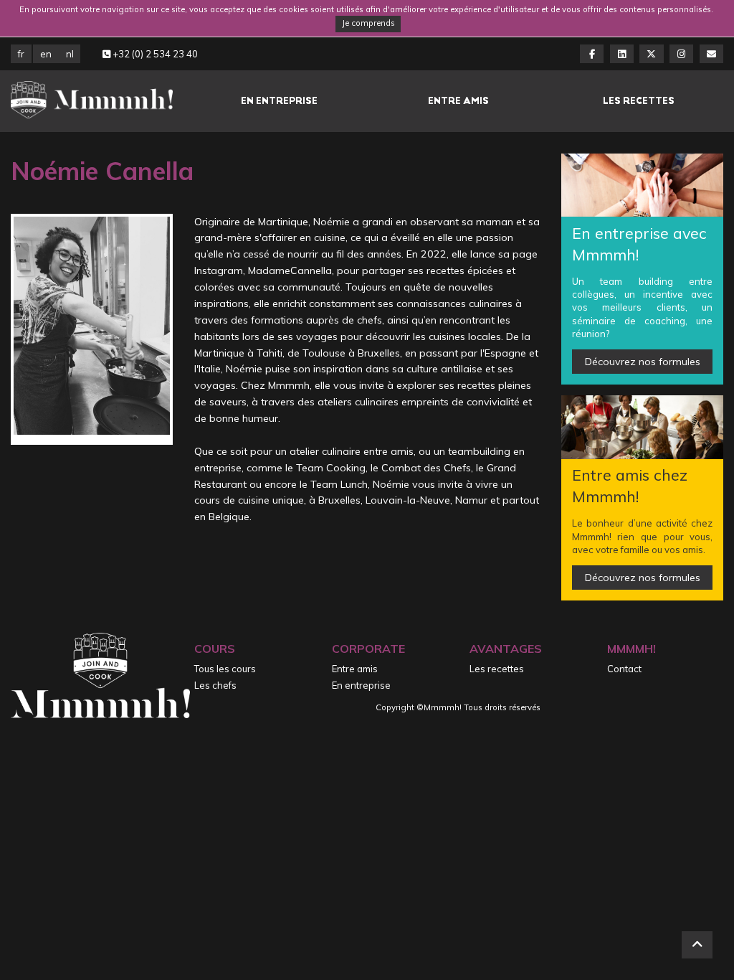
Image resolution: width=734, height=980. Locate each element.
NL (70, 54)
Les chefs (215, 685)
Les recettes (639, 100)
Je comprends (368, 23)
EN (46, 54)
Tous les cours (225, 668)
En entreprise (279, 100)
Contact (624, 668)
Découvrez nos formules (642, 361)
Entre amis (458, 100)
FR (21, 54)
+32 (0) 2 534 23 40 (154, 54)
